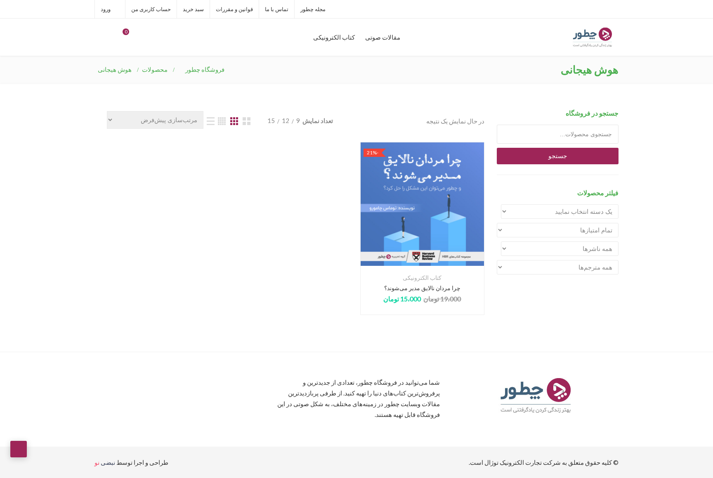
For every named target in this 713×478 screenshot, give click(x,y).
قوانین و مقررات (234, 9)
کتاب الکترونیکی (334, 37)
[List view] (211, 121)
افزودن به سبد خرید (422, 216)
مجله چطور (313, 9)
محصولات (155, 69)
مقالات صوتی (382, 37)
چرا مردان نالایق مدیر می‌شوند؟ (422, 287)
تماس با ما (276, 9)
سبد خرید (193, 9)
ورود (106, 9)
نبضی (104, 462)
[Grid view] (246, 121)
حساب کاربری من (151, 9)
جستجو (557, 155)
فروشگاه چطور (204, 69)
